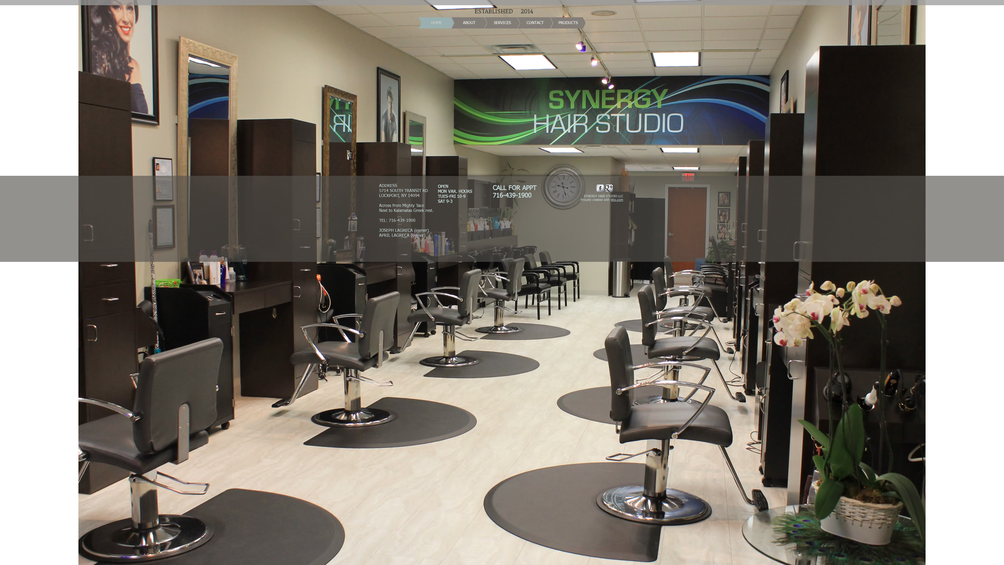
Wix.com (617, 200)
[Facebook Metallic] (600, 188)
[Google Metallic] (609, 188)
